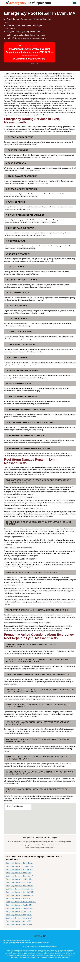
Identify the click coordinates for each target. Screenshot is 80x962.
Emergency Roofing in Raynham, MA (19, 886)
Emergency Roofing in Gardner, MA (19, 924)
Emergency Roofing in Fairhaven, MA (19, 866)
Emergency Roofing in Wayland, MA (19, 918)
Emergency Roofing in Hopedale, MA (19, 876)
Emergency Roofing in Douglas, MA (19, 915)
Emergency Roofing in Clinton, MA (18, 882)
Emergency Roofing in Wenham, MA (19, 869)
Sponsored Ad (34, 63)
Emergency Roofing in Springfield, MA (20, 892)
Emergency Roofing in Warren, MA (18, 898)
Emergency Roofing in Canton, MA (18, 911)
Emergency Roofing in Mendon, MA (19, 905)
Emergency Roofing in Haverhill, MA (19, 863)
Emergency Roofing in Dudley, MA (18, 873)
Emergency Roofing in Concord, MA (19, 908)
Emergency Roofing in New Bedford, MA (21, 902)
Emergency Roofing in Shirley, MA (18, 921)
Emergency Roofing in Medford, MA (19, 879)
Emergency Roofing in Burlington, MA (19, 889)
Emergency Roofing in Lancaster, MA (19, 895)
